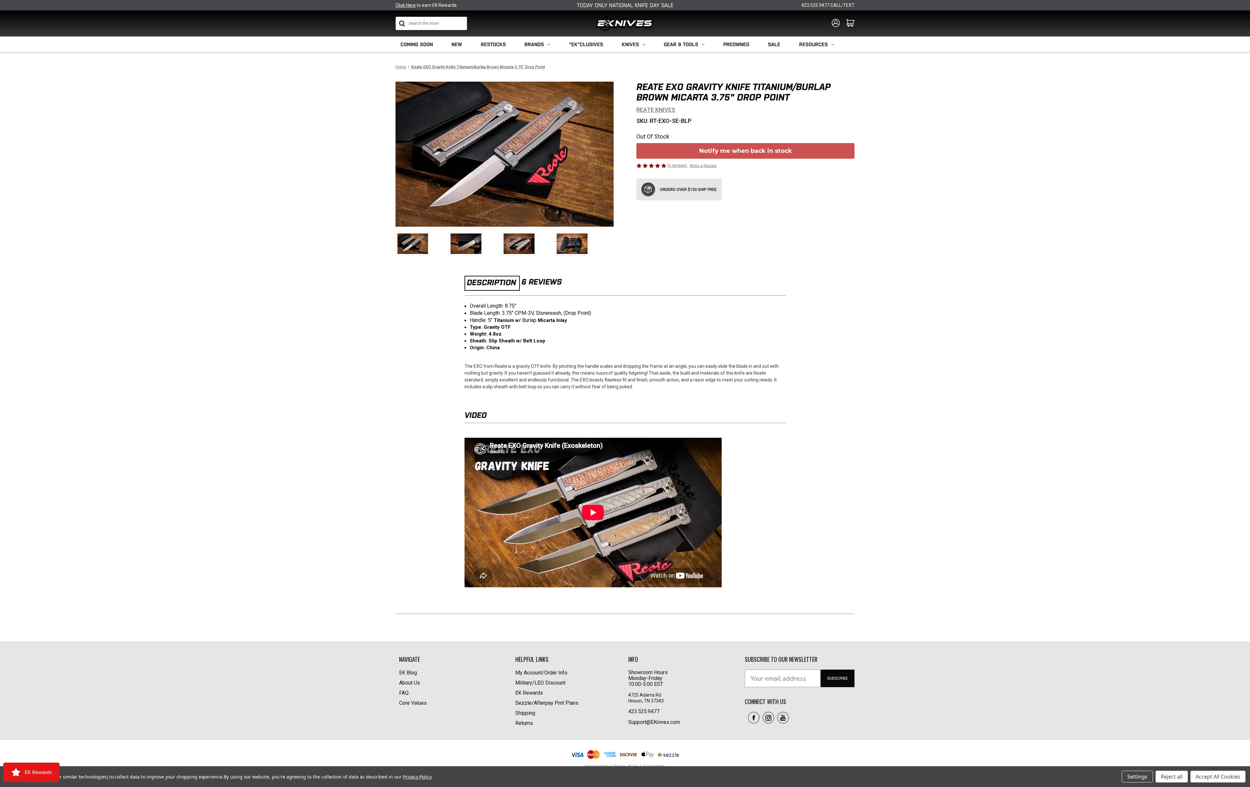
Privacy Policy (417, 777)
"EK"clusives (586, 44)
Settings (1137, 776)
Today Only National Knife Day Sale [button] (625, 5)
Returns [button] (524, 723)
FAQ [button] (404, 693)
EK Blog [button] (408, 673)
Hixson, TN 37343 (646, 700)
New (456, 44)
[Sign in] (836, 23)
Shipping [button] (525, 713)
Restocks (493, 44)
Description (491, 282)
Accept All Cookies (1218, 776)
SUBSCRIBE (837, 678)
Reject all (1172, 776)
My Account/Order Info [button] (541, 673)
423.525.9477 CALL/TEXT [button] (827, 5)
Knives (630, 44)
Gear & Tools (681, 44)
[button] (753, 718)
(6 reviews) (677, 165)
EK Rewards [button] (529, 693)
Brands (534, 44)
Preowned (736, 44)
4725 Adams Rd (644, 695)
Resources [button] (813, 44)
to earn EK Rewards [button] (426, 5)
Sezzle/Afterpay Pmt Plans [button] (546, 703)
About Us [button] (409, 683)
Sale (774, 44)
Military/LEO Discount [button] (540, 683)
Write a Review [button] (703, 166)
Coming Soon (416, 44)
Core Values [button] (413, 703)
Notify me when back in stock (745, 150)
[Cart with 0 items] (850, 23)
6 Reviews (541, 281)
